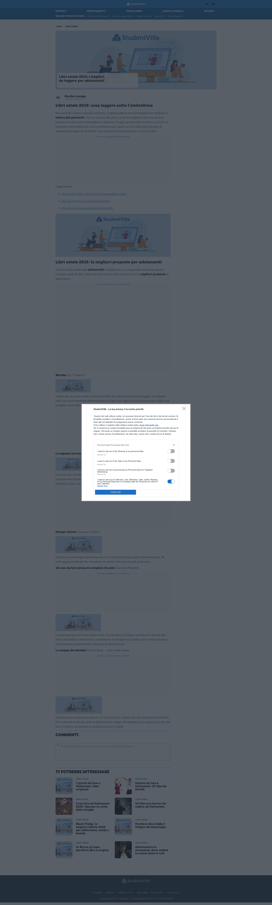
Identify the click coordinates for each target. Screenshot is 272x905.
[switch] (171, 451)
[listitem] (136, 444)
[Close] (185, 409)
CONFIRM (115, 492)
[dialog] (136, 452)
